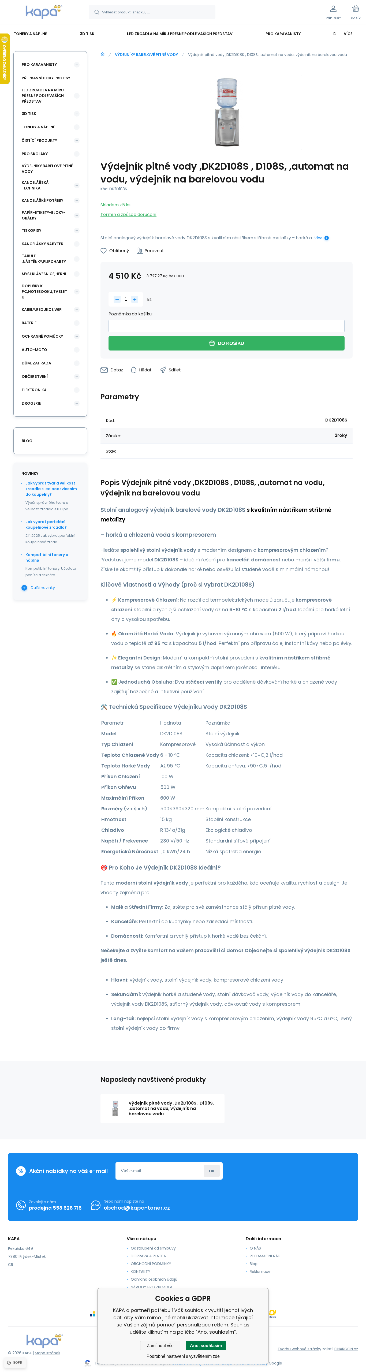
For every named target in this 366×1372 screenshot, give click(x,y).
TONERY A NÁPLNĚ (38, 127)
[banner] (44, 13)
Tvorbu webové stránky (299, 1349)
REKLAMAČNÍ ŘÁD (265, 1256)
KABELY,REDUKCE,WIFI (42, 309)
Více (318, 238)
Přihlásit (212, 1171)
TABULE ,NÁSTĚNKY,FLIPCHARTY (44, 258)
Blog (253, 1263)
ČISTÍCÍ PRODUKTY (39, 140)
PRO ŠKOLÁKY (35, 153)
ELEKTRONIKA (34, 390)
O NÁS (255, 1248)
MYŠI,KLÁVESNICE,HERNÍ (44, 274)
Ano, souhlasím (206, 1345)
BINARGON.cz (346, 1349)
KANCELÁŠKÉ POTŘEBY (42, 200)
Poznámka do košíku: (130, 314)
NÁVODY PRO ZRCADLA (151, 1287)
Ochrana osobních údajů (154, 1279)
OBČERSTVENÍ (35, 376)
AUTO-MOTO (34, 349)
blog (27, 440)
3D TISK (29, 113)
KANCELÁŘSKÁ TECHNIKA (35, 185)
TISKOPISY (31, 230)
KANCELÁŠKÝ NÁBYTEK (42, 244)
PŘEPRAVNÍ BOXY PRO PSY (46, 78)
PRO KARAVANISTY (39, 64)
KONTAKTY (140, 1271)
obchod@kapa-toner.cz (137, 1207)
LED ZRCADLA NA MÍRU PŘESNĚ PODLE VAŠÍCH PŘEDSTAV (43, 95)
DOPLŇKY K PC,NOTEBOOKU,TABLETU (44, 291)
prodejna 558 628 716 (55, 1208)
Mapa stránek (47, 1353)
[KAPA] (102, 54)
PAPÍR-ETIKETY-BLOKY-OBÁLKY (43, 215)
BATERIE (29, 323)
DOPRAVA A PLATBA (148, 1256)
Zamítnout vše (160, 1345)
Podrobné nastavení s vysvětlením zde (183, 1356)
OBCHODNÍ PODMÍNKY (151, 1263)
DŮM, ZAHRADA (36, 363)
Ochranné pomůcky (42, 336)
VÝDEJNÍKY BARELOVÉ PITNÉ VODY (146, 54)
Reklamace (260, 1271)
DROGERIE (31, 403)
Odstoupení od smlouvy (153, 1248)
